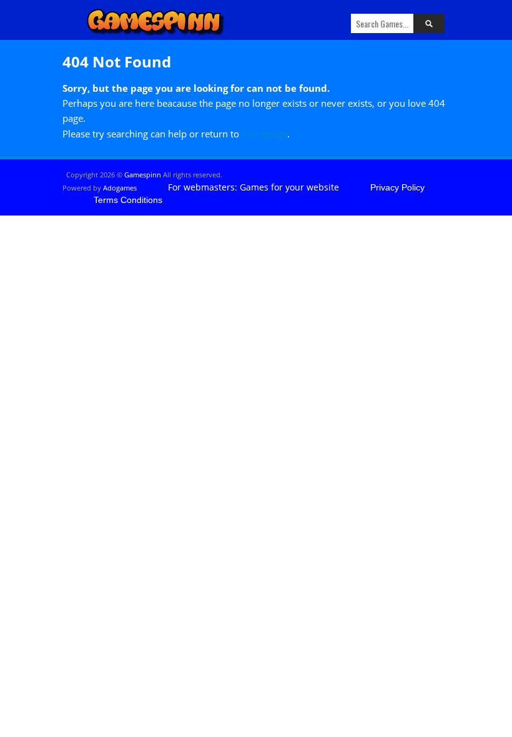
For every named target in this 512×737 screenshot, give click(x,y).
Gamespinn (142, 174)
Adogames (120, 187)
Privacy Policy (397, 187)
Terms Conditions (128, 200)
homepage (264, 133)
